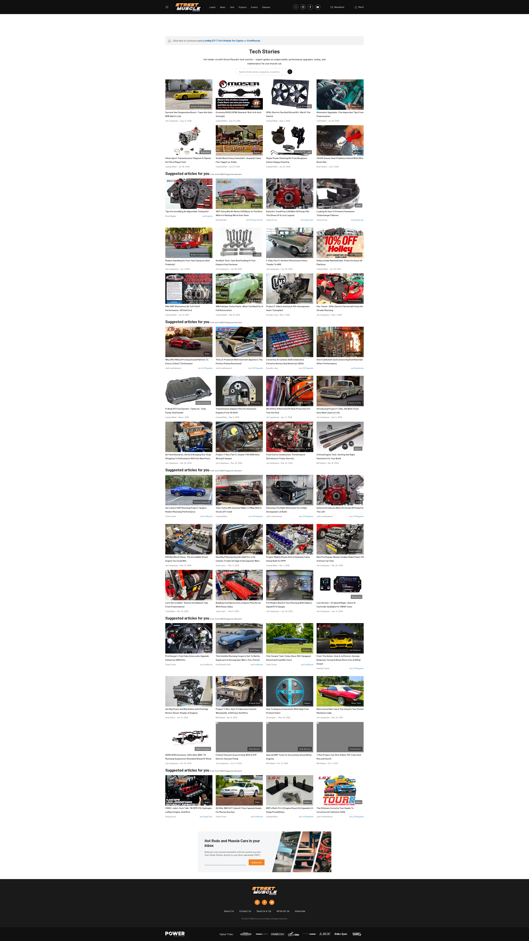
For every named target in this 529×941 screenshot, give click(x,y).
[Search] (289, 71)
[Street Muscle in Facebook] (264, 902)
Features (266, 7)
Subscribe (257, 862)
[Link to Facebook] (310, 7)
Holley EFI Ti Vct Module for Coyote (224, 40)
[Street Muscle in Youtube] (271, 902)
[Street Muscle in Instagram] (257, 902)
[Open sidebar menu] (167, 7)
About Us (229, 911)
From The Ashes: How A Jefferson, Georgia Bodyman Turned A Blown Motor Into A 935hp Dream (339, 660)
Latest (212, 7)
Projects (243, 7)
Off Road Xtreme (256, 220)
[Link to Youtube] (317, 7)
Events (254, 7)
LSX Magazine (206, 368)
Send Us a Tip (264, 911)
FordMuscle (253, 40)
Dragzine (208, 216)
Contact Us (245, 911)
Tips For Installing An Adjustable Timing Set (187, 211)
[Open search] (295, 6)
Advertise (300, 911)
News (222, 7)
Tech (232, 7)
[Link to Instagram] (303, 7)
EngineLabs (308, 220)
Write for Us (283, 911)
